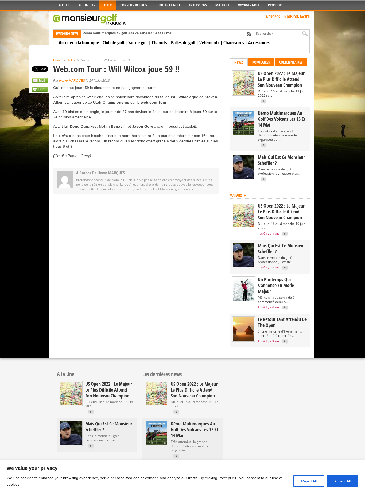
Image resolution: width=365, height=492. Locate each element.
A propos (273, 16)
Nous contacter (297, 16)
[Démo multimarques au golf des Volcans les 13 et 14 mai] (243, 133)
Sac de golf (138, 42)
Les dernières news (162, 374)
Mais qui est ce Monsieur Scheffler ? (281, 160)
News (238, 62)
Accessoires (259, 42)
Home (57, 60)
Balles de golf (183, 42)
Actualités (87, 4)
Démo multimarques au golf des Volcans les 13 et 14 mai (127, 32)
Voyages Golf (248, 4)
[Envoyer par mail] (40, 82)
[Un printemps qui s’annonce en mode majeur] (243, 300)
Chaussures (233, 42)
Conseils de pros (134, 4)
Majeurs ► (238, 195)
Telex (108, 4)
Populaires (261, 62)
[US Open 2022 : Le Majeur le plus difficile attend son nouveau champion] (243, 93)
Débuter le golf (168, 4)
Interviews (198, 4)
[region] (182, 476)
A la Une (65, 374)
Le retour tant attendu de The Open (282, 322)
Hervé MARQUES (72, 81)
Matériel (222, 4)
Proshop (275, 4)
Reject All (309, 481)
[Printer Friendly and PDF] (40, 90)
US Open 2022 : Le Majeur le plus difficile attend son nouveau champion (281, 79)
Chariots (159, 42)
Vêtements (209, 42)
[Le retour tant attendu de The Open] (243, 339)
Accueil (64, 4)
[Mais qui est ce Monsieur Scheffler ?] (243, 177)
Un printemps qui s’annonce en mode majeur (276, 285)
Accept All (342, 481)
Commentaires (290, 62)
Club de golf (113, 42)
